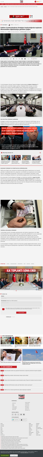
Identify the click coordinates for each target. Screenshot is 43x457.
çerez (19, 451)
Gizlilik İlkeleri (27, 403)
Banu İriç (17, 24)
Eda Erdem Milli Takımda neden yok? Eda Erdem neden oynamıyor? (16, 4)
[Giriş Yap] (35, 2)
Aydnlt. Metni (27, 408)
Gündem (5, 6)
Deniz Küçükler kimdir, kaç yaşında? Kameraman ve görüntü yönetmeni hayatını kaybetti (22, 370)
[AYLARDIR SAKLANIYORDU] (21, 278)
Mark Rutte (3, 90)
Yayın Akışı (37, 432)
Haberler (2, 6)
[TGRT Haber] (21, 2)
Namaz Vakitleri (31, 432)
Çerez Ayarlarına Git (14, 455)
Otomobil (30, 433)
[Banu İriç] (9, 25)
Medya (30, 431)
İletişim (13, 405)
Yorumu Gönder (21, 312)
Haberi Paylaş (6, 58)
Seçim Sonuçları (38, 427)
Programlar (37, 423)
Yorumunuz (9, 300)
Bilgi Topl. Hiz (27, 406)
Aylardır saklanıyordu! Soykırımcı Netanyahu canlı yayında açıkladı (11, 441)
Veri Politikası (27, 407)
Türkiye (27, 121)
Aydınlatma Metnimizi (24, 452)
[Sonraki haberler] (40, 153)
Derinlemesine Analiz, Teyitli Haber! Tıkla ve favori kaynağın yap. (19, 20)
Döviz (1, 427)
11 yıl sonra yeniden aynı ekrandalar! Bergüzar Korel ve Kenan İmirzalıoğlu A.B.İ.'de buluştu (14, 444)
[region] (21, 453)
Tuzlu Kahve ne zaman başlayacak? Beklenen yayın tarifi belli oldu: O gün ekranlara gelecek (14, 445)
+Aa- (28, 58)
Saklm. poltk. (14, 409)
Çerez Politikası (14, 408)
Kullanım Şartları (27, 402)
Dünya (1, 428)
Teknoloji (37, 431)
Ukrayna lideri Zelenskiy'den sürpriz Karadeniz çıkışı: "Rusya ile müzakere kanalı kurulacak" (23, 380)
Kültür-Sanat (31, 424)
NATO (31, 89)
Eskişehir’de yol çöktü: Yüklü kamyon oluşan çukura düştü (16, 375)
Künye (13, 404)
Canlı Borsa (2, 424)
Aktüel (2, 423)
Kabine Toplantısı (32, 84)
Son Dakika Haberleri (39, 428)
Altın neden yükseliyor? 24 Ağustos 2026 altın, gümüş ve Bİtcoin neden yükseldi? (13, 448)
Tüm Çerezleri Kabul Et (5, 455)
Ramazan (37, 424)
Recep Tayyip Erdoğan (14, 84)
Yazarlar (37, 433)
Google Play (16, 419)
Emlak (1, 432)
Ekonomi (2, 431)
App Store (24, 419)
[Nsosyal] (22, 59)
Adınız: (2, 296)
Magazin (30, 428)
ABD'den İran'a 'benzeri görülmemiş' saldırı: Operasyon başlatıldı (17, 389)
